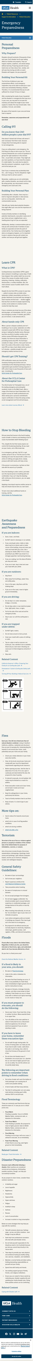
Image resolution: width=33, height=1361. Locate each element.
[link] (6, 1334)
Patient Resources (12, 14)
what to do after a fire (11, 830)
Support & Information (9, 17)
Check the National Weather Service (12, 959)
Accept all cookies (16, 1356)
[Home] (2, 14)
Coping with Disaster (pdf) (9, 1291)
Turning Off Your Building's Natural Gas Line (15, 674)
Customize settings (16, 1351)
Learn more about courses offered (12, 405)
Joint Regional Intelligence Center (15, 884)
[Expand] (29, 1311)
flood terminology (18, 971)
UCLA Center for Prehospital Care (12, 373)
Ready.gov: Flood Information (10, 1154)
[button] (17, 2)
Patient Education (24, 17)
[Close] (31, 1340)
